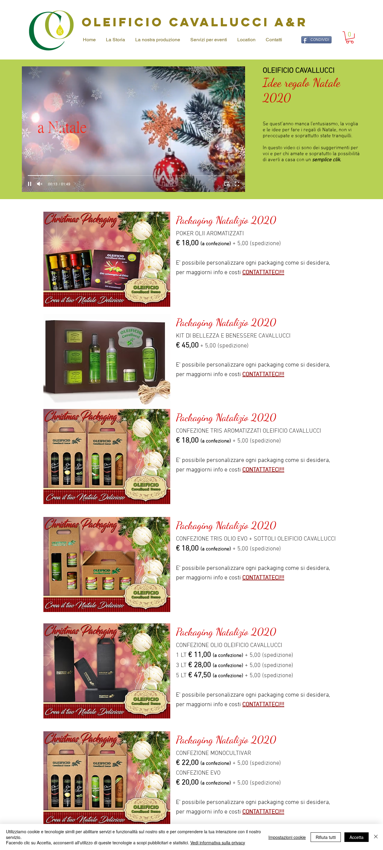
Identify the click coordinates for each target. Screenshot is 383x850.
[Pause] (30, 184)
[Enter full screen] (237, 184)
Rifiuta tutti (326, 837)
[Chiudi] (375, 837)
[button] (350, 37)
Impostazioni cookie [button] (287, 837)
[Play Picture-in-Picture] (227, 184)
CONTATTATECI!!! (263, 272)
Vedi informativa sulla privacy (217, 843)
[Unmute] (40, 184)
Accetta (356, 837)
